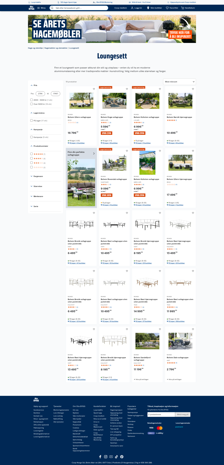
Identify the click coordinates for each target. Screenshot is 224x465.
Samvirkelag (77, 440)
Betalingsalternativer (41, 434)
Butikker (37, 413)
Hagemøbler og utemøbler (55, 48)
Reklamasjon (38, 422)
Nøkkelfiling (58, 419)
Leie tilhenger (58, 413)
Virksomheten (78, 443)
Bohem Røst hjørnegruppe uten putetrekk (179, 242)
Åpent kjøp (98, 413)
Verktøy (130, 424)
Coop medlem (99, 416)
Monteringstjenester (61, 410)
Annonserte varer (116, 446)
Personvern (77, 425)
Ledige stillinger (79, 431)
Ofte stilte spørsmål (41, 425)
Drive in (96, 422)
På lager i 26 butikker (77, 379)
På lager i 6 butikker (143, 205)
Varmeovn (131, 436)
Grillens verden (116, 423)
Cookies (76, 428)
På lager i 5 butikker (143, 143)
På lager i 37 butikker (143, 321)
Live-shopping (115, 432)
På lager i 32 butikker (110, 263)
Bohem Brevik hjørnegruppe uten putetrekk (146, 242)
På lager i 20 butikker (176, 263)
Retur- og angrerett (41, 419)
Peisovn (130, 427)
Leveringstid (38, 431)
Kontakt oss (38, 416)
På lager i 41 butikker (77, 263)
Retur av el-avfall (100, 419)
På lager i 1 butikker (175, 205)
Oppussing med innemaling (116, 419)
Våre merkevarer (79, 416)
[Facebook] (100, 456)
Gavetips (113, 443)
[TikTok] (116, 456)
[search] (52, 8)
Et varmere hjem (116, 426)
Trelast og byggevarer (136, 415)
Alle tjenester (58, 422)
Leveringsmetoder (183, 423)
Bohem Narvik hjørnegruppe (179, 117)
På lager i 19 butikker (110, 321)
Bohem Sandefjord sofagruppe (142, 358)
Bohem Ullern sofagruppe (79, 117)
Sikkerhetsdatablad (80, 437)
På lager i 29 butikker (143, 263)
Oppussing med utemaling (116, 414)
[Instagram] (105, 456)
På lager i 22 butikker (77, 321)
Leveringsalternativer (42, 437)
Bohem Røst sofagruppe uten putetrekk (114, 242)
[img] (81, 122)
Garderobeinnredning (136, 433)
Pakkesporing (39, 428)
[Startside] (31, 8)
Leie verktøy (58, 416)
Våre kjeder (77, 419)
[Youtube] (111, 456)
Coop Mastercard (98, 426)
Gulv (129, 418)
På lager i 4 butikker (110, 379)
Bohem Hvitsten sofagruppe (146, 117)
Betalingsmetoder (154, 423)
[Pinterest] (122, 456)
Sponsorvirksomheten (81, 446)
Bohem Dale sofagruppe (177, 357)
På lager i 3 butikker (110, 205)
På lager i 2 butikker (77, 143)
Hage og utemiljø (35, 48)
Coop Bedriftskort (98, 434)
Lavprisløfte (98, 410)
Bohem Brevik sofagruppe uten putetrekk (79, 242)
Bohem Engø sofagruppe (112, 117)
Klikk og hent (98, 430)
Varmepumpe (133, 412)
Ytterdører (131, 421)
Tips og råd (114, 429)
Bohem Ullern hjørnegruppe (179, 179)
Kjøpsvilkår (77, 422)
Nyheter (76, 413)
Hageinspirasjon (116, 410)
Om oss (75, 410)
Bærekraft (76, 434)
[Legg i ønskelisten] (94, 89)
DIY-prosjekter (115, 435)
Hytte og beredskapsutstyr (117, 439)
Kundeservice (39, 410)
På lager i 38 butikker (176, 321)
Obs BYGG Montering (97, 439)
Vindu (130, 430)
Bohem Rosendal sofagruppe (114, 179)
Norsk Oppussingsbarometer (81, 450)
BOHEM (70, 114)
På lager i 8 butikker (110, 143)
